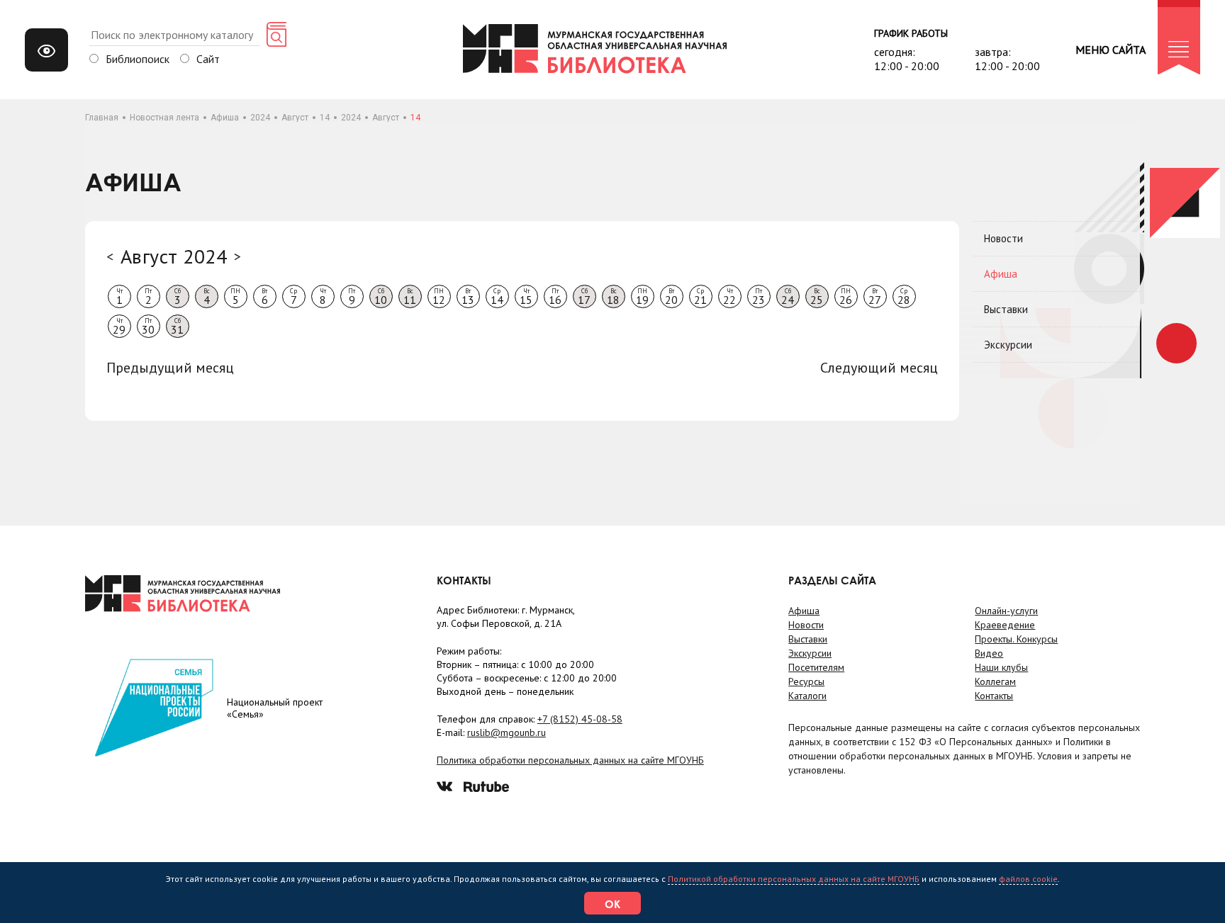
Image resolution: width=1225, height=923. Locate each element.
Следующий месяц (879, 368)
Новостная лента (164, 117)
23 (758, 297)
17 (584, 297)
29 (119, 326)
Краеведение (1005, 624)
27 (874, 297)
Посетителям (816, 667)
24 (787, 297)
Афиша (225, 117)
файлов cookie (1028, 878)
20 (671, 297)
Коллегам (995, 681)
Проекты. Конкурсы (1016, 639)
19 (642, 297)
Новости (1003, 238)
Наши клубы (1001, 667)
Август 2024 (174, 256)
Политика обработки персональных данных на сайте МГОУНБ (570, 760)
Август (294, 117)
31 (177, 326)
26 (845, 297)
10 (380, 297)
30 (148, 326)
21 (700, 297)
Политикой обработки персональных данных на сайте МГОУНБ (793, 878)
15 (526, 297)
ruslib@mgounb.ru (506, 732)
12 (438, 297)
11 (409, 297)
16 (555, 297)
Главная (101, 117)
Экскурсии (1008, 344)
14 (325, 117)
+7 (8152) (579, 719)
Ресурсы (806, 681)
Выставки (1006, 309)
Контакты (994, 695)
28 (903, 297)
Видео (989, 653)
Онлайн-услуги (1006, 610)
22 (729, 297)
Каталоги (807, 695)
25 (816, 297)
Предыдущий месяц (170, 368)
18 (613, 297)
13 (468, 297)
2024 (260, 117)
